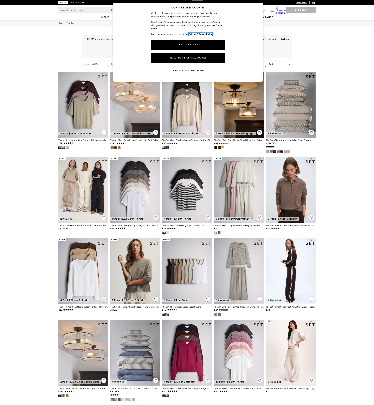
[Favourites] (263, 10)
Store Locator (301, 3)
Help (313, 3)
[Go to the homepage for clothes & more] (63, 2)
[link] (272, 10)
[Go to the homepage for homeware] (77, 2)
